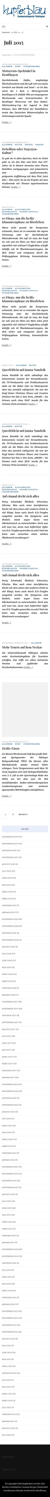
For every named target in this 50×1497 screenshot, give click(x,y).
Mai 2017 (6, 1050)
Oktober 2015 (9, 1181)
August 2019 (8, 864)
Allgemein (7, 66)
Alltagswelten (22, 209)
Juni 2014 (7, 1277)
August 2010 (8, 1428)
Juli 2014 (6, 1270)
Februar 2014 (9, 1298)
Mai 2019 (6, 885)
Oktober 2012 (9, 1373)
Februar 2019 (9, 906)
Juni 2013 (7, 1353)
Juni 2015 (7, 1208)
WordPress (41, 1490)
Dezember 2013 (10, 1311)
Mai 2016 (6, 1133)
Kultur (18, 145)
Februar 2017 (9, 1071)
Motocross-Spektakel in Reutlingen (18, 72)
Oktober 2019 (9, 851)
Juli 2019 (6, 871)
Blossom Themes (15, 1490)
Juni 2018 (7, 961)
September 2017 (10, 1022)
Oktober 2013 (9, 1325)
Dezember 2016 (10, 1084)
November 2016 (10, 1091)
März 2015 (7, 1229)
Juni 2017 (7, 1043)
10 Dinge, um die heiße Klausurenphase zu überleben (23, 220)
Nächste (22, 814)
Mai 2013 (6, 1359)
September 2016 (10, 1105)
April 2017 (7, 1057)
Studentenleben (31, 66)
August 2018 (8, 947)
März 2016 (7, 1146)
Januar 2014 (8, 1304)
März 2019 (7, 899)
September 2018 (10, 940)
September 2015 (10, 1188)
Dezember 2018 (10, 919)
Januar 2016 (8, 1160)
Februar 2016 (9, 1153)
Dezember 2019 (10, 837)
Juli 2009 (7, 1435)
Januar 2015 (8, 1243)
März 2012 (7, 1401)
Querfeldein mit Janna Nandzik (24, 370)
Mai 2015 (6, 1215)
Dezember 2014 (10, 1249)
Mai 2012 (6, 1387)
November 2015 (10, 1174)
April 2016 (7, 1139)
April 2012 (7, 1394)
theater (29, 145)
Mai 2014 (6, 1284)
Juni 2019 (7, 878)
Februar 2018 (9, 988)
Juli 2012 (6, 1380)
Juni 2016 (7, 1126)
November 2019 (10, 844)
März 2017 (7, 1064)
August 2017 (8, 1029)
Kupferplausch (9, 212)
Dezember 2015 (10, 1167)
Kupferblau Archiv (31, 1483)
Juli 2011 (6, 1408)
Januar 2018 (8, 995)
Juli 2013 (6, 1346)
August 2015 (8, 1194)
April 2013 (7, 1366)
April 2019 (7, 892)
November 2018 (10, 926)
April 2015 (7, 1222)
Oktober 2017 (9, 1016)
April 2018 (7, 974)
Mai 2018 (6, 967)
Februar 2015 (9, 1236)
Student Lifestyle (29, 212)
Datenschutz (8, 1469)
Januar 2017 (8, 1078)
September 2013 (10, 1332)
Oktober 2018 (9, 933)
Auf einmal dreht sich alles (20, 496)
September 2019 (10, 857)
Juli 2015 (6, 1201)
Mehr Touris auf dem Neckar (22, 647)
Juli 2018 (6, 954)
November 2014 (10, 1256)
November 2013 (10, 1318)
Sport (18, 66)
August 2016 (8, 1112)
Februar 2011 (9, 1414)
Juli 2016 (6, 1119)
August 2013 (8, 1339)
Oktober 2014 (9, 1263)
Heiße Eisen (10, 748)
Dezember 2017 (10, 1002)
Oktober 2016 (9, 1098)
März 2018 (7, 981)
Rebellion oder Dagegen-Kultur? (20, 151)
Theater (39, 145)
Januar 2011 (8, 1421)
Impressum (8, 1456)
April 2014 (7, 1291)
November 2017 (10, 1009)
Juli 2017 (6, 1036)
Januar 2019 (8, 912)
